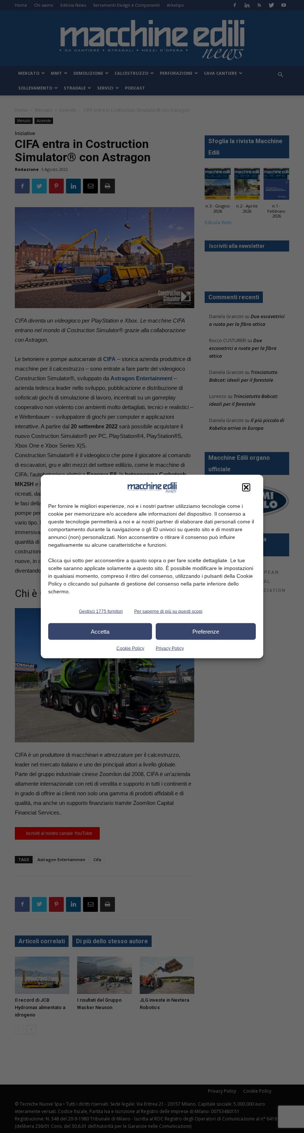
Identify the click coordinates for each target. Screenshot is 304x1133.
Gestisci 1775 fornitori (101, 611)
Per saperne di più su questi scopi (168, 611)
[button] (246, 487)
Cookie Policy (130, 648)
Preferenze (205, 631)
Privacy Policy (170, 648)
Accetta (100, 631)
